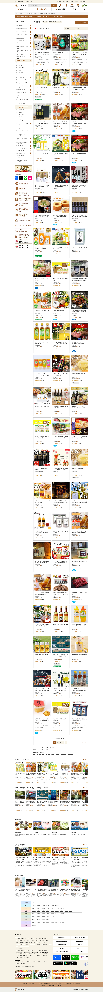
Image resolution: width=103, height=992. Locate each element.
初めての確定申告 (79, 941)
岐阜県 (61, 911)
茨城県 (34, 908)
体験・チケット (36, 942)
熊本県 (47, 922)
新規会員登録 (65, 1)
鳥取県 (34, 916)
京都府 (43, 913)
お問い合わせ (79, 948)
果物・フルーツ (34, 938)
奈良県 (57, 913)
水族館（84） (22, 109)
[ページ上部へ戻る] (97, 982)
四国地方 (17, 963)
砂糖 (34, 754)
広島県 (47, 916)
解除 (30, 21)
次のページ (83, 742)
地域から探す (17, 960)
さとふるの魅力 (80, 951)
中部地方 (34, 961)
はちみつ (57, 754)
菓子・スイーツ (35, 940)
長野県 (57, 911)
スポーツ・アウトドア (20, 944)
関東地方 (29, 961)
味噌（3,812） (22, 70)
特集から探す (17, 966)
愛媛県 (43, 919)
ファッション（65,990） (22, 148)
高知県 (47, 919)
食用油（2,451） (22, 77)
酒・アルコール (19, 940)
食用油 (53, 754)
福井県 (47, 911)
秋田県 (47, 905)
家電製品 (22, 942)
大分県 (52, 922)
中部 (26, 911)
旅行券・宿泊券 (28, 942)
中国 (26, 916)
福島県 (57, 905)
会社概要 (43, 985)
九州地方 (23, 963)
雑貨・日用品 (44, 942)
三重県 (34, 913)
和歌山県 (62, 913)
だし (49, 754)
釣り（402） (21, 114)
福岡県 (34, 922)
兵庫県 (52, 913)
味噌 (43, 754)
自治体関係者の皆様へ (51, 985)
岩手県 (38, 905)
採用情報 (60, 985)
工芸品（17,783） (21, 150)
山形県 (52, 905)
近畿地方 (40, 961)
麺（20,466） (20, 54)
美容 (27, 944)
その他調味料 (70, 754)
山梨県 (52, 911)
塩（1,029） (21, 65)
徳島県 (34, 919)
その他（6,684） (21, 155)
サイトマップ (25, 983)
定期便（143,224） (21, 158)
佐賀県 (38, 922)
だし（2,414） (22, 75)
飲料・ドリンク (27, 940)
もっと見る (86, 759)
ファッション (32, 944)
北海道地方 (18, 961)
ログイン (59, 1)
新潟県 (34, 911)
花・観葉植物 (44, 944)
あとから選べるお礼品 (24, 946)
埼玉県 (47, 908)
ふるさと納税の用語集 (61, 944)
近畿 (26, 913)
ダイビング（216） (23, 117)
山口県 (52, 916)
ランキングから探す (19, 948)
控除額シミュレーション (80, 937)
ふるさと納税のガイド (61, 5)
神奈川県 (62, 908)
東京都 (57, 908)
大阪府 (47, 913)
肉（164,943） (20, 25)
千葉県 (52, 908)
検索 (54, 5)
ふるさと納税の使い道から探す (28, 966)
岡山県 (43, 916)
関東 (26, 908)
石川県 (43, 911)
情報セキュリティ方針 (56, 983)
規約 (39, 983)
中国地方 (45, 961)
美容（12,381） (20, 145)
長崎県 (43, 922)
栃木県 (38, 908)
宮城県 (43, 905)
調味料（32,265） (21, 60)
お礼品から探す (18, 937)
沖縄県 (34, 925)
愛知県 (70, 911)
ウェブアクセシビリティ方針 (68, 983)
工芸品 (38, 944)
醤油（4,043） (22, 67)
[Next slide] (86, 772)
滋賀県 (38, 913)
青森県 (34, 905)
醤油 (40, 754)
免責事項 (78, 983)
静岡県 (66, 911)
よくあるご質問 (73, 1)
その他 (50, 944)
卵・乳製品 (44, 938)
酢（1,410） (21, 72)
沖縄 (26, 925)
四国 (26, 919)
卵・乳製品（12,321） (22, 40)
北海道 (26, 902)
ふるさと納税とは (61, 937)
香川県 (38, 919)
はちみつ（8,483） (23, 79)
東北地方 (23, 961)
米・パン (27, 938)
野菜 (40, 938)
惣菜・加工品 (45, 940)
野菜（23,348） (20, 38)
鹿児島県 (62, 922)
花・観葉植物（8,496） (22, 153)
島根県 (38, 916)
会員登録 (80, 944)
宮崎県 (57, 922)
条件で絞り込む (81, 22)
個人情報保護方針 (46, 983)
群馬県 (43, 908)
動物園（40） (22, 112)
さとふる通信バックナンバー (62, 951)
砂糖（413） (21, 62)
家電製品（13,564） (21, 89)
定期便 (17, 946)
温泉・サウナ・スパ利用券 (43, 749)
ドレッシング (63, 754)
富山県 (38, 911)
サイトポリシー (33, 983)
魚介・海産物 (21, 938)
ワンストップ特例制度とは (61, 941)
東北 (26, 905)
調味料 (34, 749)
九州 (26, 922)
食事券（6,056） (22, 103)
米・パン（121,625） (22, 31)
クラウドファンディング (83, 1)
